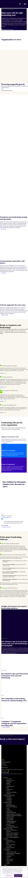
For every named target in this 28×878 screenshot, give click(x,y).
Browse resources (6, 727)
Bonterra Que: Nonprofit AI (12, 827)
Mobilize (8, 783)
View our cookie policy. (17, 872)
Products (5, 777)
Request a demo (6, 28)
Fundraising (9, 803)
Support (5, 865)
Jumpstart (8, 793)
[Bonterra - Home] (6, 9)
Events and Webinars (11, 844)
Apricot (8, 790)
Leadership (9, 856)
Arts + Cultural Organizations (13, 837)
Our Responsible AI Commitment (13, 853)
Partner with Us (10, 860)
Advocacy (9, 824)
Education (9, 831)
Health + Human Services (12, 830)
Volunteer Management (11, 821)
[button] (1, 392)
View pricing (14, 28)
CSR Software (10, 811)
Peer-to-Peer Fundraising (12, 806)
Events (8, 808)
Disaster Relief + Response (12, 834)
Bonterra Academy (10, 847)
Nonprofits (9, 796)
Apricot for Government (11, 792)
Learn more (3, 273)
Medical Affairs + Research (12, 835)
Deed (8, 787)
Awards (8, 863)
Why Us (8, 850)
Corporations (9, 799)
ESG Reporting (10, 818)
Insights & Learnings (11, 841)
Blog (8, 843)
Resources (6, 838)
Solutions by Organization (9, 795)
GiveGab (8, 784)
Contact (8, 862)
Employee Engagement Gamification (14, 815)
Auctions (8, 809)
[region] (14, 872)
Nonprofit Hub (10, 786)
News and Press (10, 859)
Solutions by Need (8, 802)
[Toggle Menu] (25, 4)
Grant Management (10, 822)
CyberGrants (9, 789)
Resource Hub (9, 840)
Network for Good (10, 780)
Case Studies (9, 846)
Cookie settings (9, 875)
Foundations (9, 798)
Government (9, 801)
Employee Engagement (11, 812)
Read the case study (7, 517)
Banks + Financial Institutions (13, 833)
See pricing (3, 229)
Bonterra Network (10, 854)
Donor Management (11, 805)
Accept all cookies (18, 875)
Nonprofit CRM (10, 819)
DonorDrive (9, 781)
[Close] (25, 868)
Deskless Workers (10, 817)
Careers (8, 857)
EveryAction (9, 778)
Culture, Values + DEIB (11, 852)
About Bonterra (7, 849)
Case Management (10, 825)
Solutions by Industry (8, 828)
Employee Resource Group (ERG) (14, 814)
